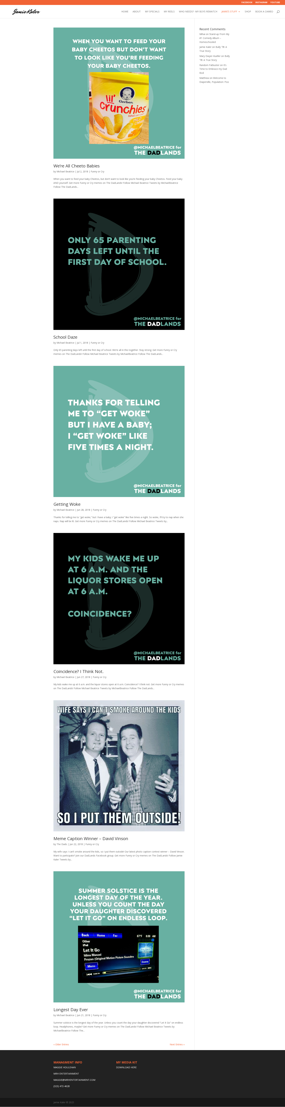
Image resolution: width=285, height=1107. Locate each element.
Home (124, 11)
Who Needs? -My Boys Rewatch (198, 11)
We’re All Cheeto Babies (76, 166)
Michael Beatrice (65, 171)
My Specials (152, 11)
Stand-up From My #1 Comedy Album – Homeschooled (214, 38)
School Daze (65, 337)
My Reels (169, 11)
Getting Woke (66, 504)
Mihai (202, 34)
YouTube (275, 2)
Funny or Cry (97, 171)
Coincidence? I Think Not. (78, 671)
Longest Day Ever (70, 1009)
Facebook (246, 2)
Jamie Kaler (205, 46)
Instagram (261, 2)
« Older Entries (61, 1044)
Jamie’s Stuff (229, 11)
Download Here (126, 1067)
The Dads (62, 844)
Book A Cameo (264, 11)
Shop (248, 11)
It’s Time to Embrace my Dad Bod (213, 69)
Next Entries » (177, 1044)
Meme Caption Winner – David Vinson (90, 838)
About (137, 11)
